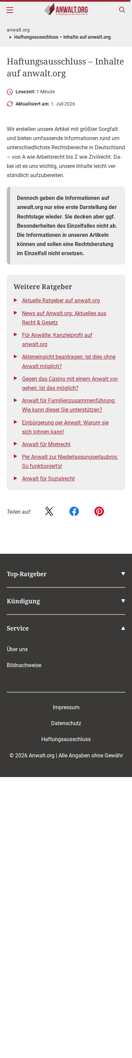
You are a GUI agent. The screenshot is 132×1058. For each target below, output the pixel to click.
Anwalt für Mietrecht (46, 444)
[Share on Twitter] (49, 512)
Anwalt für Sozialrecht (48, 478)
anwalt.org (18, 30)
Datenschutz (66, 723)
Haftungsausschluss (66, 739)
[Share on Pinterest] (99, 512)
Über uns (17, 649)
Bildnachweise (24, 665)
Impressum (66, 707)
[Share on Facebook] (74, 512)
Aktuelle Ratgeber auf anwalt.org (61, 300)
